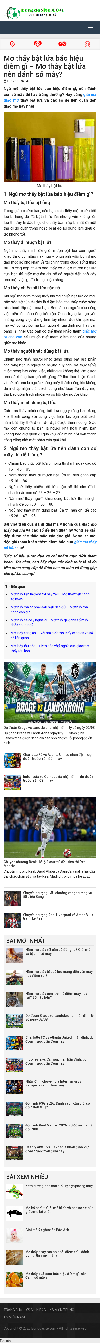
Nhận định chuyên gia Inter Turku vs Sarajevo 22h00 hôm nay (53, 1083)
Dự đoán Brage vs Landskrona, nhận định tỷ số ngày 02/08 (49, 728)
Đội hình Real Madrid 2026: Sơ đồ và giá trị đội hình (58, 1127)
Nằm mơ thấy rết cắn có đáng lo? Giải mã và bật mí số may (57, 951)
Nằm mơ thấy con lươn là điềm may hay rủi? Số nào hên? (56, 995)
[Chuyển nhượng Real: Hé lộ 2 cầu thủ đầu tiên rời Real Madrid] (50, 827)
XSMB (12, 44)
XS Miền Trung (62, 1310)
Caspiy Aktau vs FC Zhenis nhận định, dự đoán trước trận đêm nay (57, 1149)
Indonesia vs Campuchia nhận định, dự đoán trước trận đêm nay (58, 778)
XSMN (62, 44)
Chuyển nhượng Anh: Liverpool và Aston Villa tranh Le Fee (58, 916)
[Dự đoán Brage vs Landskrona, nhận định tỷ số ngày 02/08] (50, 692)
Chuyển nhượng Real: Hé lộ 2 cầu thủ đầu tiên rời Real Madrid (45, 864)
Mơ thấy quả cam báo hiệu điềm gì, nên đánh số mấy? (56, 1275)
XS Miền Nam (14, 1317)
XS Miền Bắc (36, 1310)
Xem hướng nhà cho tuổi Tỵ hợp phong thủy (59, 1186)
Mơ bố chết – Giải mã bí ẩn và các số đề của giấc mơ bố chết (59, 1210)
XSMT (38, 44)
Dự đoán (87, 44)
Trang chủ (13, 1310)
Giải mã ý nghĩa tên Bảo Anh (47, 1230)
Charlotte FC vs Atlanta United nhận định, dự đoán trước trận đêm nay (57, 756)
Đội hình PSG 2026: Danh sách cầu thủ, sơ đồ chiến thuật (57, 1105)
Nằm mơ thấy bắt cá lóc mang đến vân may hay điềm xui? (59, 973)
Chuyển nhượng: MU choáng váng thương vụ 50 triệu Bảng (57, 895)
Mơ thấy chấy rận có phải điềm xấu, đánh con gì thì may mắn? (57, 1253)
